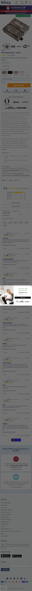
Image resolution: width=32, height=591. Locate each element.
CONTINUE (22, 297)
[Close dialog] (31, 286)
